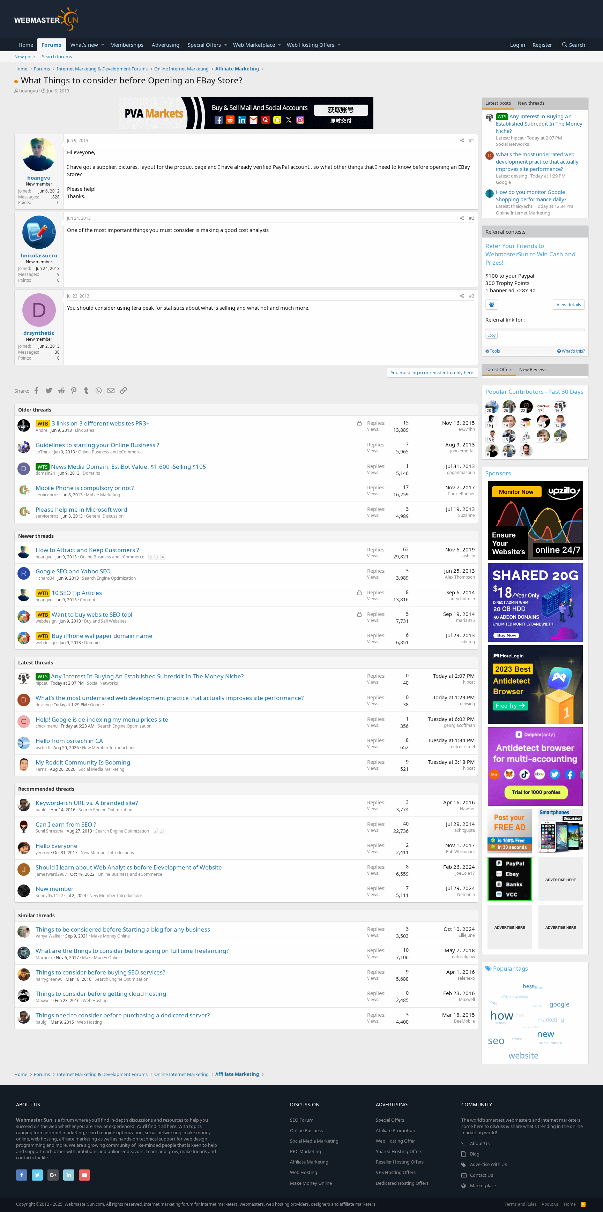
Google (97, 705)
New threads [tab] (531, 103)
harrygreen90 (49, 979)
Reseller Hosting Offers (400, 1162)
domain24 (45, 473)
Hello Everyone (56, 846)
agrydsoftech (462, 599)
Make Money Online (110, 936)
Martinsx (44, 958)
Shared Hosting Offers (399, 1151)
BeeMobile (464, 1021)
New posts (25, 56)
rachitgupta (464, 830)
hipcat (469, 682)
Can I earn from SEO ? (66, 824)
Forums (51, 44)
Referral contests (505, 231)
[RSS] (583, 1204)
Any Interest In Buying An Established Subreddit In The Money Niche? (147, 676)
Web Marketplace (254, 44)
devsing (43, 705)
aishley (468, 556)
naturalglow (463, 956)
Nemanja (466, 894)
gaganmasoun (461, 472)
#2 (471, 218)
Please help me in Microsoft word (81, 509)
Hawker (467, 809)
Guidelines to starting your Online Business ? (97, 445)
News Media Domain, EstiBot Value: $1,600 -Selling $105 (128, 466)
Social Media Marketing (101, 769)
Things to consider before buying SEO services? (100, 972)
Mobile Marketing (103, 495)
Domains (91, 473)
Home (25, 44)
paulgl (41, 810)
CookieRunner (461, 494)
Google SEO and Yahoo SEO (73, 571)
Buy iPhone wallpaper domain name (102, 636)
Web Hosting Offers (310, 44)
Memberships (126, 44)
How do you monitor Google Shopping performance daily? (531, 195)
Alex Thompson (460, 577)
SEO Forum (301, 1120)
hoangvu (28, 91)
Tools (494, 351)
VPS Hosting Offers (396, 1172)
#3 (471, 296)
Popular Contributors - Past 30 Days (534, 391)
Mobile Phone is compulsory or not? (85, 488)
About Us (480, 1143)
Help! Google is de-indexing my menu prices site (102, 719)
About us (550, 1204)
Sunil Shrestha (50, 831)
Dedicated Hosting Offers (402, 1183)
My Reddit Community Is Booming (83, 762)
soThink (43, 452)
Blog (474, 1154)
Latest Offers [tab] (498, 369)
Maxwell (44, 1000)
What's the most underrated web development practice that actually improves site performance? (170, 698)
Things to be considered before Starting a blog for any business (123, 929)
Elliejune (467, 935)
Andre (41, 430)
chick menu (47, 726)
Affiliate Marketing (309, 1162)
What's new (84, 44)
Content (87, 600)
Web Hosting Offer (395, 1141)
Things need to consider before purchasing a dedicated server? (123, 1015)
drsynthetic (38, 332)
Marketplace (483, 1185)
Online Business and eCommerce (110, 452)
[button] (102, 44)
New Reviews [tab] (532, 369)
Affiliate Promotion (395, 1130)
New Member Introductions (108, 748)
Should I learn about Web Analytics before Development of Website (129, 867)
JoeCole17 (465, 873)
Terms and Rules (521, 1204)
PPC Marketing (305, 1151)
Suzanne (466, 515)
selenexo (466, 978)
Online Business (306, 1130)
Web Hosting (95, 1000)
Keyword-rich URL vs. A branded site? (87, 803)
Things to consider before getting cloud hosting (101, 993)
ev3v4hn (467, 429)
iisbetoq (467, 642)
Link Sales (84, 430)
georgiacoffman (459, 725)
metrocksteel (462, 747)
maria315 (465, 620)
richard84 (45, 578)
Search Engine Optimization (109, 578)
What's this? (573, 351)
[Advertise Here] (560, 879)
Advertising (165, 44)
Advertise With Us (488, 1164)
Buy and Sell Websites (105, 621)
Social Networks (102, 683)
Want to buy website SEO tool (92, 614)
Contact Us (481, 1175)
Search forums (57, 56)
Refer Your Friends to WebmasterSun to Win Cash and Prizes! (530, 254)
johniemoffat (462, 451)
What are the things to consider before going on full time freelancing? (132, 951)
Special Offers (204, 44)
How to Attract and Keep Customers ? (87, 550)
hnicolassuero (39, 255)
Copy (491, 335)
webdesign (46, 621)
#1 (471, 140)
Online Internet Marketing (523, 213)
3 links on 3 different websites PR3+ (101, 423)
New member (55, 888)
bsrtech (43, 748)
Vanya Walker (49, 936)
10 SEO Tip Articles (77, 593)
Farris (41, 769)
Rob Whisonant (460, 852)
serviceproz (47, 495)
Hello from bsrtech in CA (69, 741)
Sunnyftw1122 (49, 895)
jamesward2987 (51, 874)
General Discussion (105, 516)
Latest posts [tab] (498, 103)
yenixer (43, 853)
